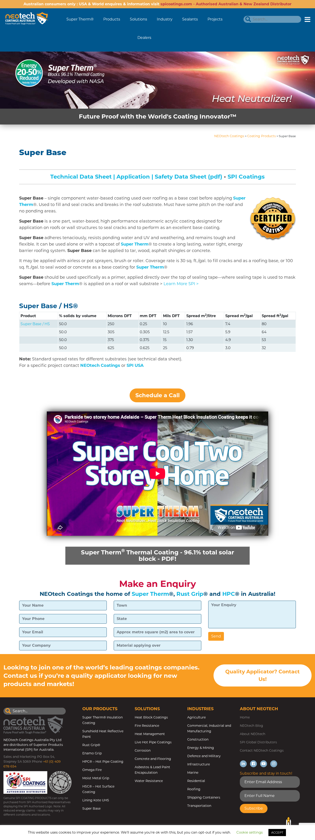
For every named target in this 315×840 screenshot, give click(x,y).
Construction (197, 739)
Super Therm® (80, 19)
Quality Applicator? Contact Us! (262, 675)
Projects (215, 19)
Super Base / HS (46, 306)
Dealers (144, 37)
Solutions (138, 19)
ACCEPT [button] (277, 832)
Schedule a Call (157, 395)
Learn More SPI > (181, 283)
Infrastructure (198, 764)
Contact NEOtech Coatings (262, 750)
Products (111, 19)
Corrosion (143, 750)
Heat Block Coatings (151, 717)
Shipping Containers (203, 797)
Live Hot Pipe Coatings (153, 742)
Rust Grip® (91, 745)
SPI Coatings (246, 176)
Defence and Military (204, 756)
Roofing (193, 789)
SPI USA (135, 365)
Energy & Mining (200, 748)
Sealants (190, 19)
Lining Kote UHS (95, 800)
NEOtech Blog (251, 726)
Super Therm (135, 244)
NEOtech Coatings (100, 365)
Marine (192, 772)
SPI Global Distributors (258, 742)
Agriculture (196, 717)
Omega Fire (92, 770)
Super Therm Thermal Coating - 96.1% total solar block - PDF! (157, 555)
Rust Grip (189, 594)
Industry (164, 19)
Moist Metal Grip (95, 778)
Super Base (91, 808)
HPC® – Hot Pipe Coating (102, 761)
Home (245, 717)
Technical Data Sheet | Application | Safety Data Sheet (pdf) (136, 176)
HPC (228, 594)
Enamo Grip (92, 753)
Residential (196, 781)
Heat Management (150, 734)
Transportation (199, 806)
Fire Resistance (147, 726)
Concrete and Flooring (153, 759)
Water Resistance (149, 781)
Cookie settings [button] (249, 832)
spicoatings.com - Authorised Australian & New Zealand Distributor (225, 4)
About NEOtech (252, 734)
